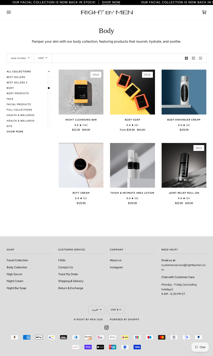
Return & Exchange (70, 288)
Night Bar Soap (16, 288)
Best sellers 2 (17, 82)
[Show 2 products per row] (186, 58)
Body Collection (17, 267)
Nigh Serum (14, 274)
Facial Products (19, 104)
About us (115, 260)
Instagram (116, 267)
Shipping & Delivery (70, 281)
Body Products (18, 93)
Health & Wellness (21, 115)
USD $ (114, 309)
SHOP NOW (111, 2)
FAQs (62, 260)
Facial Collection (17, 260)
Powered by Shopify (124, 319)
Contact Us (65, 267)
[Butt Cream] (81, 165)
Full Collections (19, 109)
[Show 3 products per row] (193, 58)
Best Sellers (16, 77)
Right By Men (86, 319)
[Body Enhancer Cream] (184, 92)
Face (10, 98)
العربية (95, 309)
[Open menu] (13, 12)
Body (10, 87)
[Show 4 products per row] (201, 58)
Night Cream (15, 281)
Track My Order (68, 274)
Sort (41, 58)
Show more (15, 131)
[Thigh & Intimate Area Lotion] (132, 165)
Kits (9, 126)
